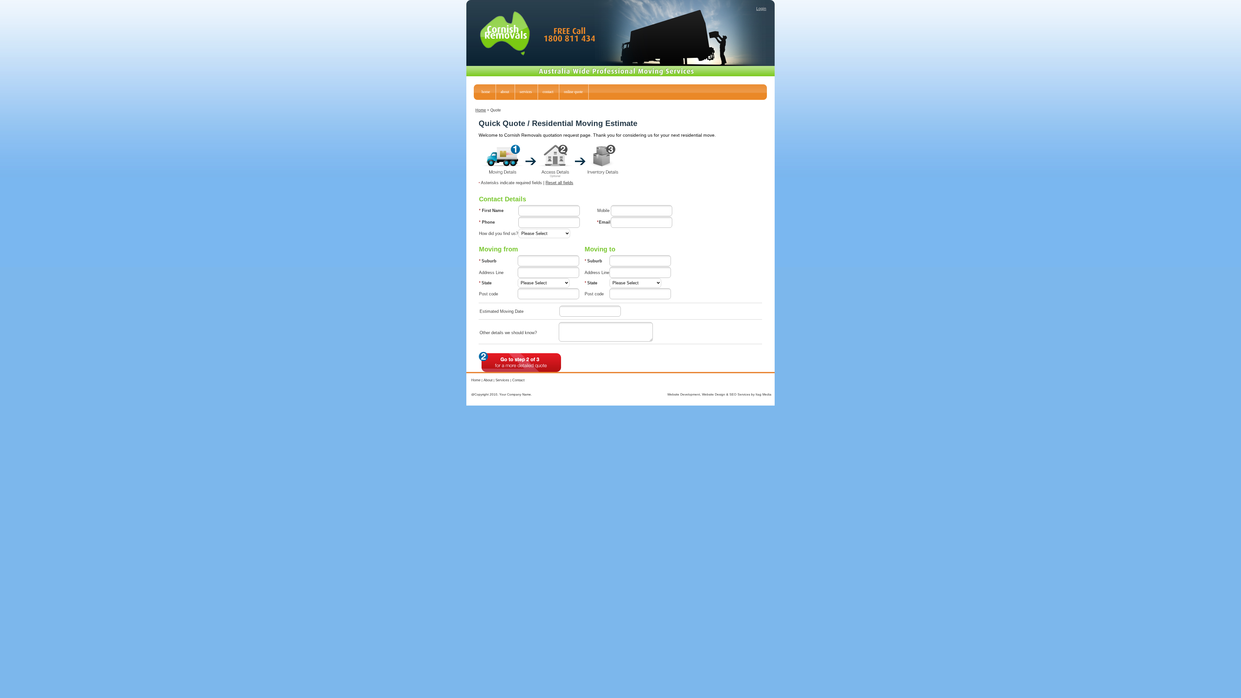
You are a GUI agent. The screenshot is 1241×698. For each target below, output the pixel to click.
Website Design (713, 394)
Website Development (683, 394)
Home (480, 110)
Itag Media (763, 394)
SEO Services (739, 394)
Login (761, 8)
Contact (518, 380)
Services (502, 380)
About (488, 380)
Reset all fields (559, 182)
